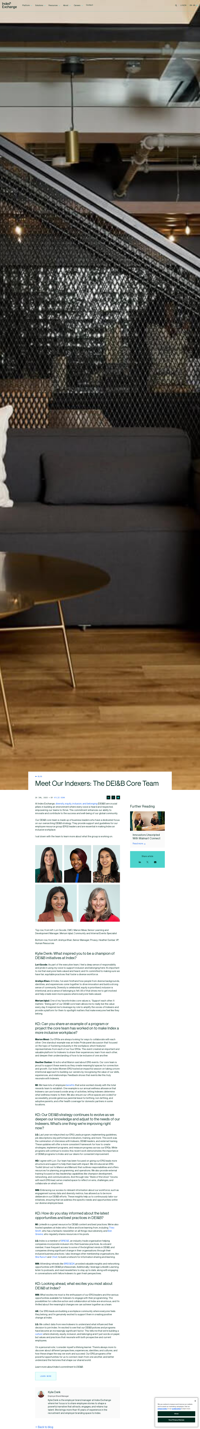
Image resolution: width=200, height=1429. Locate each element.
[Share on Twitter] (113, 797)
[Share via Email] (118, 797)
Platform (26, 5)
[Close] (195, 1400)
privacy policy (162, 1409)
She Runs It (41, 1257)
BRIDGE (65, 1241)
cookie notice (176, 1409)
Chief (54, 1257)
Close (176, 1414)
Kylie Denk (59, 797)
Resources (53, 5)
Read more (138, 844)
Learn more (46, 1376)
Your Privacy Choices (176, 1420)
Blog (39, 776)
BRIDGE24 (69, 1264)
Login (183, 5)
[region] (176, 1412)
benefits (70, 1085)
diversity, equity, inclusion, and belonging (76, 803)
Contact (89, 5)
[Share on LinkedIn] (108, 797)
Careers (77, 5)
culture (39, 1334)
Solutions (39, 5)
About (65, 5)
